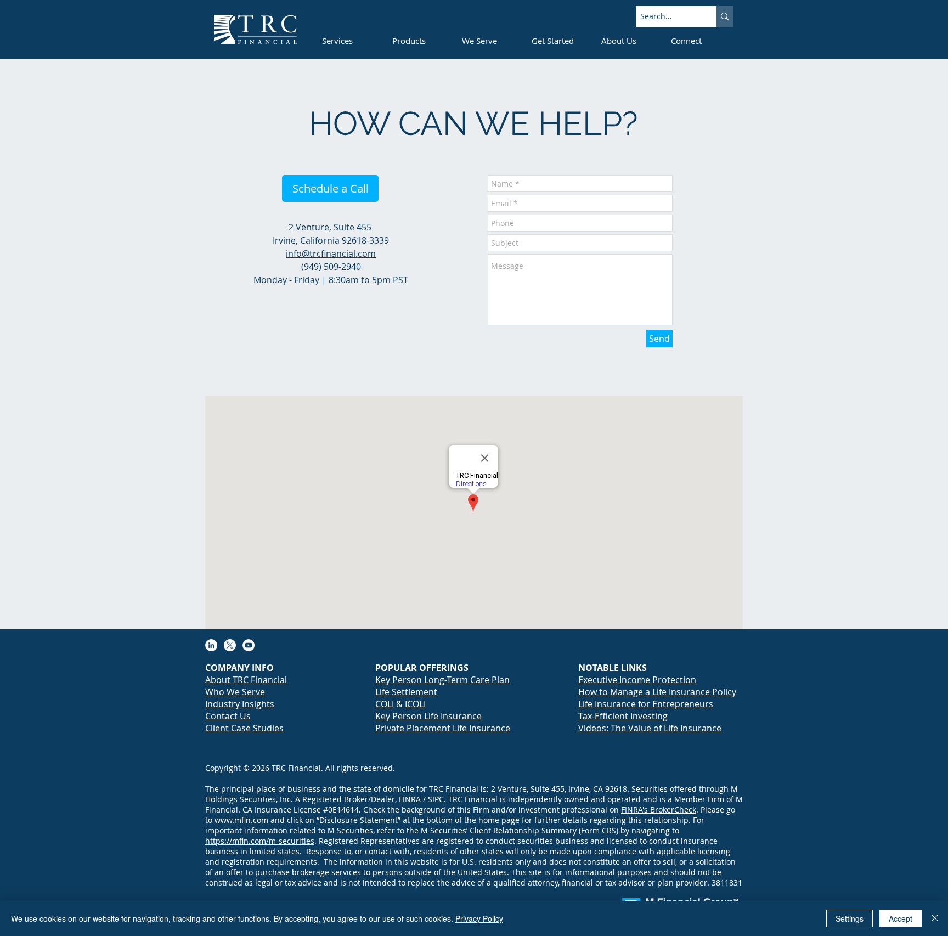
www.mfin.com (241, 820)
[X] (230, 645)
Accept (900, 918)
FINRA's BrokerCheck (658, 809)
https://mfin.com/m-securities (259, 841)
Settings (850, 918)
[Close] (934, 918)
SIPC (436, 799)
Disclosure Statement (358, 820)
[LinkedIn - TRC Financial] (211, 645)
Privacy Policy (479, 918)
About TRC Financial (246, 680)
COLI (384, 704)
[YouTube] (248, 645)
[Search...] (724, 16)
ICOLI (415, 704)
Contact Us (228, 716)
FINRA (410, 799)
